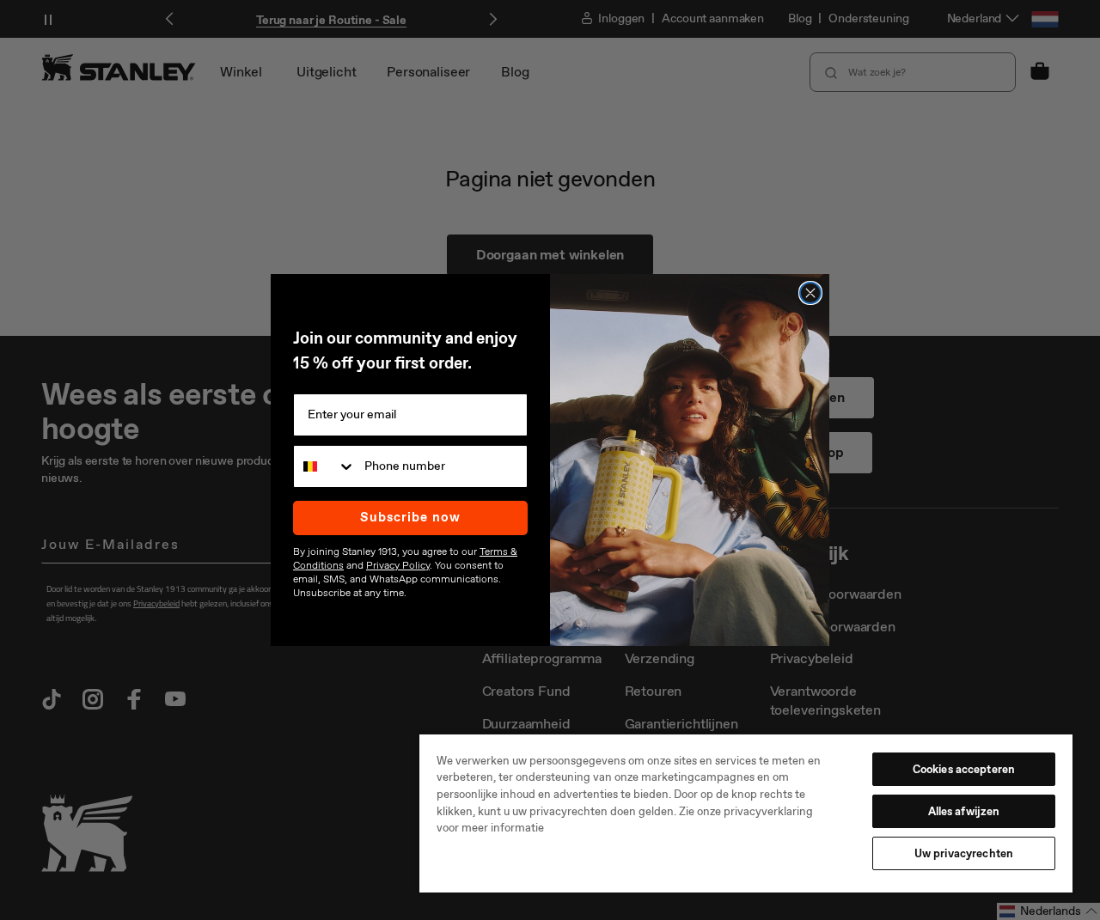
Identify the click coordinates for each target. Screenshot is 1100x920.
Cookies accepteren (964, 769)
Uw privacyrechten (963, 853)
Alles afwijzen (964, 811)
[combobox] (325, 466)
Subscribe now (410, 517)
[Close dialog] (810, 293)
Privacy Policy (398, 565)
